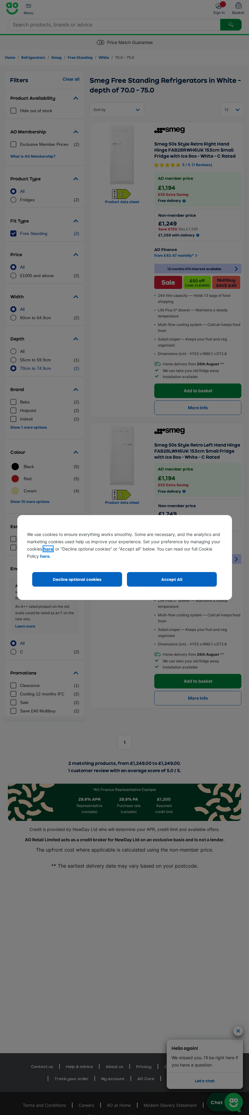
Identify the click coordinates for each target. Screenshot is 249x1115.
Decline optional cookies (77, 579)
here (48, 548)
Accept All (171, 579)
